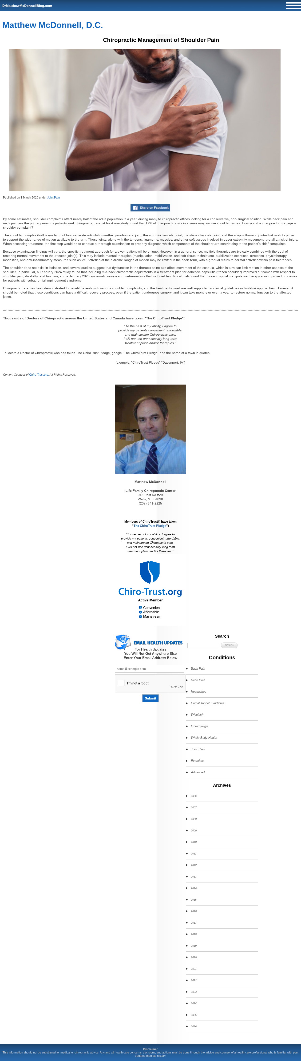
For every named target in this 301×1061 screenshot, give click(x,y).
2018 (194, 934)
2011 (193, 853)
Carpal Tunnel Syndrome (207, 703)
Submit (150, 698)
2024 (194, 1003)
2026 (194, 1026)
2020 (194, 957)
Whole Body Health (204, 737)
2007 (194, 807)
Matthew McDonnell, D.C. (52, 25)
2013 (194, 876)
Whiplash (197, 714)
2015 (194, 899)
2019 (194, 945)
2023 (194, 991)
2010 (194, 842)
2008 (194, 819)
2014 (194, 888)
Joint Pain (53, 197)
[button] (229, 645)
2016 (194, 911)
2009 (194, 830)
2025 (194, 1014)
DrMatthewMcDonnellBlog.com (27, 6)
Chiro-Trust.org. (39, 374)
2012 (194, 865)
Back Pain (198, 668)
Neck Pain (198, 680)
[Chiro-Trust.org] (150, 590)
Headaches (198, 691)
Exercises (198, 761)
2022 (194, 980)
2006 (194, 796)
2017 (194, 922)
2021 (194, 968)
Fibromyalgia (199, 726)
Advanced (198, 772)
